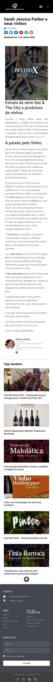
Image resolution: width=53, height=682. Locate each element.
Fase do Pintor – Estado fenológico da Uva (25, 538)
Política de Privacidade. (34, 656)
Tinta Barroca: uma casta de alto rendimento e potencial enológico (21, 572)
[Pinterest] (35, 679)
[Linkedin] (17, 352)
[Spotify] (29, 679)
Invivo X (39, 136)
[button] (40, 6)
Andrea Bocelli (30, 325)
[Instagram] (23, 679)
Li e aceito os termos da (24, 656)
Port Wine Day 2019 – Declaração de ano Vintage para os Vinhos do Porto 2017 (25, 396)
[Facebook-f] (17, 679)
